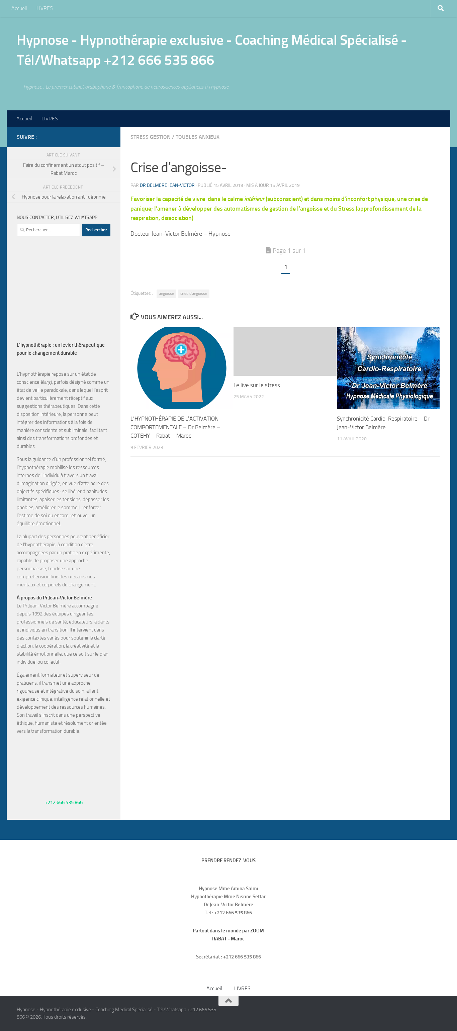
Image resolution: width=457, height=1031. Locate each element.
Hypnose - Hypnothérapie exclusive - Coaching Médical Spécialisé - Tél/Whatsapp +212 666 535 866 (212, 50)
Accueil (19, 8)
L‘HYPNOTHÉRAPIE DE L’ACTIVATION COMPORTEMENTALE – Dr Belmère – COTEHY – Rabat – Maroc (175, 427)
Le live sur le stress (257, 385)
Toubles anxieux (197, 137)
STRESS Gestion (150, 137)
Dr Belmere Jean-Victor (167, 185)
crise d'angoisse (193, 293)
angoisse (166, 293)
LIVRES (44, 8)
